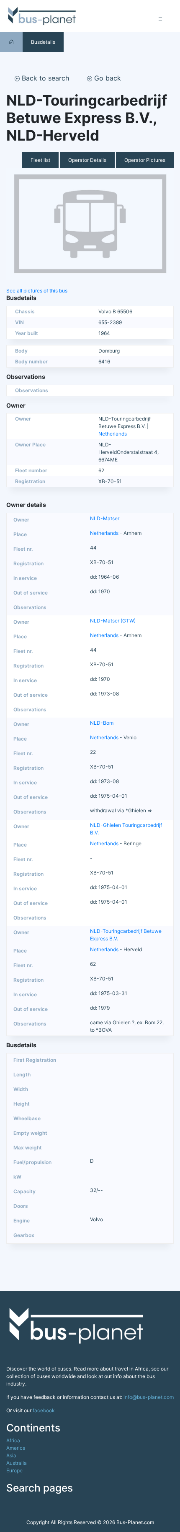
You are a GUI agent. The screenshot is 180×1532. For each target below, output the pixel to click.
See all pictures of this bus (36, 290)
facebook (44, 1410)
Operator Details (87, 160)
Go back (106, 78)
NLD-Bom (101, 723)
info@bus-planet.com (148, 1397)
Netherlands (112, 434)
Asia (11, 1455)
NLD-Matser (104, 518)
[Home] (11, 42)
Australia (16, 1463)
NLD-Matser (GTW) (113, 620)
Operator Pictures (144, 160)
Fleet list (40, 160)
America (16, 1448)
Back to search (44, 78)
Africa (13, 1440)
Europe (14, 1470)
